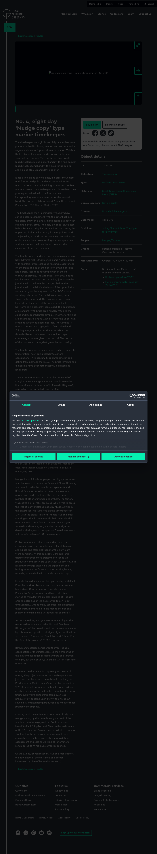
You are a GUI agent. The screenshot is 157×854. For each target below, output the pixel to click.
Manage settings (77, 456)
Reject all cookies (33, 456)
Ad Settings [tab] (95, 404)
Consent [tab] (26, 404)
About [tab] (130, 404)
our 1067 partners (31, 420)
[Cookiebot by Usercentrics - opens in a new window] (131, 396)
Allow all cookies (123, 456)
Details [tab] (61, 404)
